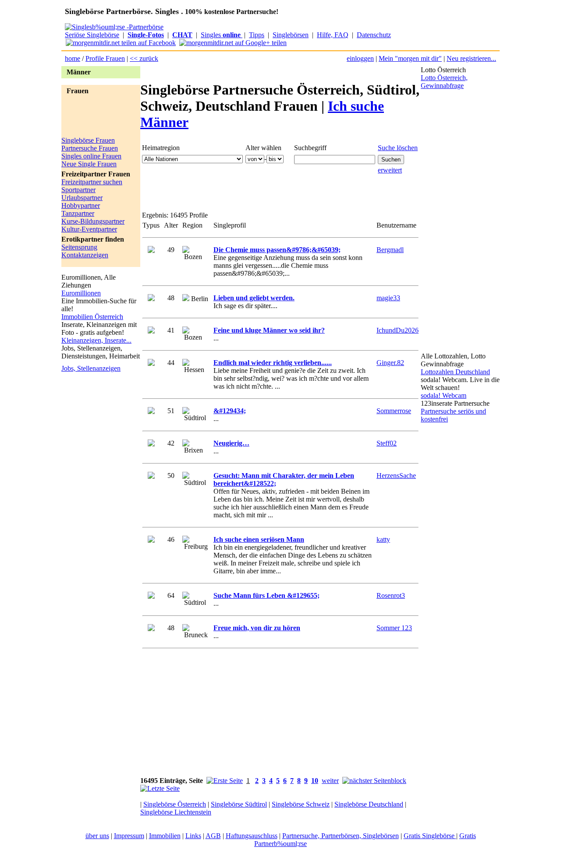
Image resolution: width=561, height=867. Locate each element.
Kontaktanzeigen (84, 255)
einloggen (360, 58)
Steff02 (386, 443)
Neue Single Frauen (89, 164)
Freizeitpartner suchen (91, 182)
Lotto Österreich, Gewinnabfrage (444, 81)
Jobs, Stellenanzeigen (91, 368)
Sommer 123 (394, 628)
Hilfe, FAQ (332, 35)
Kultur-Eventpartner (89, 229)
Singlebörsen (291, 35)
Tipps (256, 35)
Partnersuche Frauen (89, 148)
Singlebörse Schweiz (301, 804)
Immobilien (165, 835)
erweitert (390, 170)
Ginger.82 (390, 362)
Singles (221, 35)
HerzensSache (396, 475)
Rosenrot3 (390, 595)
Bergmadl (390, 249)
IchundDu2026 (397, 330)
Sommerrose (393, 410)
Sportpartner (78, 189)
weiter (330, 780)
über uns (97, 835)
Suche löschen (398, 147)
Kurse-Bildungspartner (92, 221)
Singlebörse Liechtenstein (175, 812)
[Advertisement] (96, 117)
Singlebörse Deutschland (368, 804)
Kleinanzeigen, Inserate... (96, 340)
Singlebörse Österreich (174, 804)
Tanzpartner (77, 213)
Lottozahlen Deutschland (455, 372)
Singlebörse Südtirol (239, 804)
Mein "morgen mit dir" (410, 58)
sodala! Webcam (443, 395)
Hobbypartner (80, 205)
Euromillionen (81, 293)
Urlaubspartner (82, 197)
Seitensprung (79, 247)
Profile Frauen (105, 58)
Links (193, 835)
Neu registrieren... (471, 58)
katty (383, 539)
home (72, 58)
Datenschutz (374, 35)
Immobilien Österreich (92, 316)
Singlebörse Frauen (88, 140)
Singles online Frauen (91, 156)
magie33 (388, 298)
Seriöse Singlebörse (92, 35)
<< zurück (144, 58)
